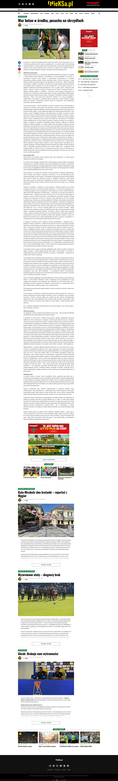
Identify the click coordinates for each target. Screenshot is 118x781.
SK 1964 (80, 13)
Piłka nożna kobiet (34, 13)
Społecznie (86, 13)
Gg (78, 84)
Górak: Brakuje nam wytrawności (88, 84)
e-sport (62, 13)
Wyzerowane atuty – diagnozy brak (91, 79)
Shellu (26, 25)
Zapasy (57, 13)
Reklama (64, 769)
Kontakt (69, 769)
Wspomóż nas (58, 769)
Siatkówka (47, 13)
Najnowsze (20, 9)
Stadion (71, 13)
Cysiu (62, 780)
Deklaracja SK (50, 769)
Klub (67, 13)
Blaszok (92, 13)
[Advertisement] (89, 105)
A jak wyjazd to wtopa (88, 90)
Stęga (65, 780)
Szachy (52, 13)
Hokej (41, 13)
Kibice (76, 13)
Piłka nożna (26, 13)
